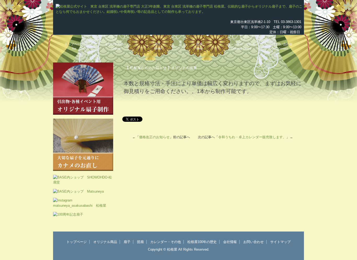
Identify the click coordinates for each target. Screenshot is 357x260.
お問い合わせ (283, 46)
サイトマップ (280, 242)
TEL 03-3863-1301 (287, 22)
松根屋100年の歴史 (202, 242)
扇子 (158, 46)
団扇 (199, 46)
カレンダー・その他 (241, 46)
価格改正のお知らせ (154, 137)
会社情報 (230, 242)
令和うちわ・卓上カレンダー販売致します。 (252, 137)
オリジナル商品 (116, 46)
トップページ (74, 46)
